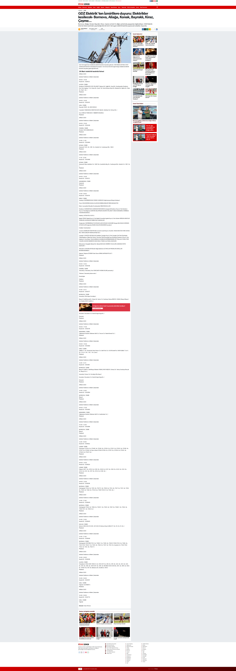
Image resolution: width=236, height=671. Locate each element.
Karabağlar (144, 654)
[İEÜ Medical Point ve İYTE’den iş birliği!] (104, 631)
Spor (119, 7)
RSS (81, 668)
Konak (143, 657)
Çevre (137, 7)
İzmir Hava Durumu (110, 645)
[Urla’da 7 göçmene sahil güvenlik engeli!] (122, 631)
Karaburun (128, 656)
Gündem (90, 7)
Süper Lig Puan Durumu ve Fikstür (113, 649)
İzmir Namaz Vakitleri (111, 646)
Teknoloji (124, 7)
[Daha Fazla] (150, 29)
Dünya (79, 7)
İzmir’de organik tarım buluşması (104, 623)
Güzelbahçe (128, 654)
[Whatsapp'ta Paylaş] (147, 29)
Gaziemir (144, 653)
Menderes (128, 658)
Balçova (144, 647)
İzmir (94, 7)
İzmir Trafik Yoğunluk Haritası (112, 647)
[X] (81, 652)
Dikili (127, 653)
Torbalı (143, 661)
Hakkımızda (128, 645)
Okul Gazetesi (143, 7)
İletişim (143, 645)
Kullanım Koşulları (129, 646)
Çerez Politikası (129, 643)
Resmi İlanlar (114, 7)
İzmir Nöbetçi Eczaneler (111, 643)
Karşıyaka (144, 656)
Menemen (144, 658)
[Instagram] (84, 652)
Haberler (80, 10)
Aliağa (127, 647)
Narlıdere (128, 660)
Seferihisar (144, 660)
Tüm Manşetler (110, 650)
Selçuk (127, 661)
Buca (143, 650)
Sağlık (98, 7)
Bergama (144, 649)
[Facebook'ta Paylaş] (143, 29)
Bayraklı (128, 649)
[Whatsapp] (88, 652)
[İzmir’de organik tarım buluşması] (104, 618)
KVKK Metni (144, 646)
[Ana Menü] (157, 7)
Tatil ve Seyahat (131, 7)
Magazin (107, 7)
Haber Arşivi (109, 653)
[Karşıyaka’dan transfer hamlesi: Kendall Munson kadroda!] (87, 631)
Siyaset (102, 7)
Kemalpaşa (128, 657)
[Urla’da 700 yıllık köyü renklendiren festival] (87, 618)
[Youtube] (86, 652)
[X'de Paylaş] (145, 29)
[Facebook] (79, 652)
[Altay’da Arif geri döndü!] (122, 618)
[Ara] (157, 4)
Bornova (128, 650)
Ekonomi (84, 7)
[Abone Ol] (157, 29)
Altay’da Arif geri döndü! (119, 623)
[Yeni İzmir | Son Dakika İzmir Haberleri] (84, 4)
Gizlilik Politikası (145, 643)
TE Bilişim (156, 668)
